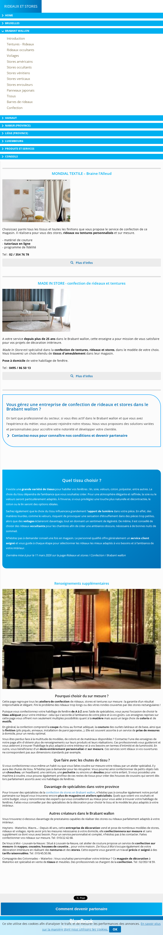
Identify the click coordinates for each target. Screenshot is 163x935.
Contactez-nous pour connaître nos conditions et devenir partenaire (69, 435)
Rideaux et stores (20, 6)
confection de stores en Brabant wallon (70, 792)
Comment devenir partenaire (81, 909)
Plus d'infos (84, 263)
